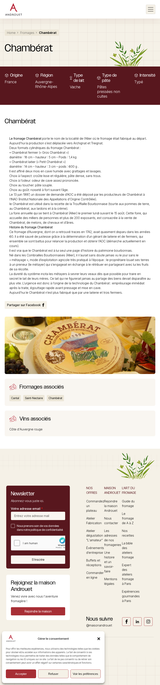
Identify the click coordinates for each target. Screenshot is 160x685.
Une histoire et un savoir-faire (109, 562)
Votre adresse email (27, 508)
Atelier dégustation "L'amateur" (94, 535)
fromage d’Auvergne (28, 232)
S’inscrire (38, 559)
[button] (99, 639)
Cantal (15, 398)
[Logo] (13, 9)
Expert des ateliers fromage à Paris (128, 574)
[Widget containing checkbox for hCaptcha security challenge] (40, 543)
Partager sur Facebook (24, 305)
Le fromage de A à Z (128, 518)
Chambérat (33, 138)
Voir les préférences (85, 673)
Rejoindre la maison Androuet (110, 505)
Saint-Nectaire (34, 398)
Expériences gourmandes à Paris (131, 596)
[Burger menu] (150, 9)
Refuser (53, 673)
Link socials (126, 621)
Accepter (21, 673)
